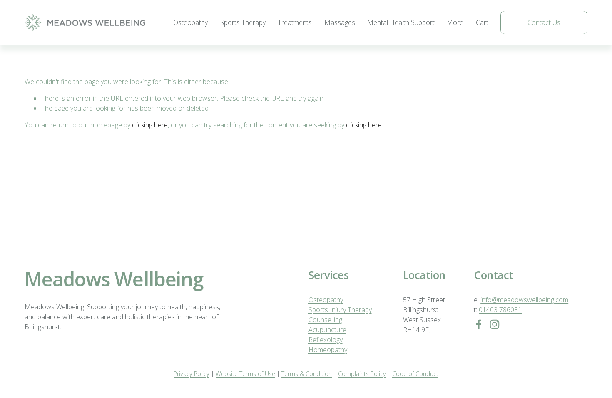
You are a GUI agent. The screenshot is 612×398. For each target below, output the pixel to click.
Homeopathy (327, 349)
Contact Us (543, 22)
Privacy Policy (191, 374)
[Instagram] (495, 324)
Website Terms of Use (245, 374)
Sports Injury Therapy (340, 309)
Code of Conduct (415, 374)
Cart (482, 22)
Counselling (325, 319)
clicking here (150, 124)
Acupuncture (327, 329)
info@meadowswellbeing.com (524, 299)
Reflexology (325, 339)
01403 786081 (500, 309)
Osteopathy (190, 22)
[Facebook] (479, 324)
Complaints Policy (362, 374)
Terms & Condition (306, 374)
